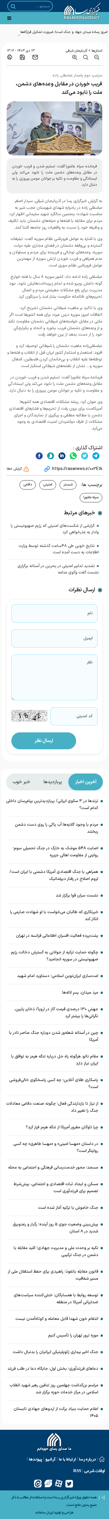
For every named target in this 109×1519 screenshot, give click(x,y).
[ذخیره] (22, 57)
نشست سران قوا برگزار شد (77, 895)
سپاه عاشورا (91, 497)
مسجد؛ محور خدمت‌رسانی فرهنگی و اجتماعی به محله (53, 1167)
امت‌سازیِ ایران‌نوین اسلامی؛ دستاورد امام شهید (57, 976)
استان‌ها (97, 50)
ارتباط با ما (67, 1459)
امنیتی (47, 484)
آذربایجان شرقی (76, 50)
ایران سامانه (44, 1512)
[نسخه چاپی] (9, 57)
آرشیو (50, 1459)
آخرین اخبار (86, 781)
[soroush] (50, 455)
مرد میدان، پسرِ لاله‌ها (80, 993)
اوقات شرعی (94, 1470)
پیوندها (35, 1459)
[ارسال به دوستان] (35, 57)
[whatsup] (72, 455)
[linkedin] (61, 455)
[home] (54, 1443)
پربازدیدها (52, 781)
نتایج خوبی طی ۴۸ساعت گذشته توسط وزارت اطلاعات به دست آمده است (59, 549)
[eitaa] (38, 1483)
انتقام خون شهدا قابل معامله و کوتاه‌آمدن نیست (56, 1319)
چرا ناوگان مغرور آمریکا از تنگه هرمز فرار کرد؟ (62, 1127)
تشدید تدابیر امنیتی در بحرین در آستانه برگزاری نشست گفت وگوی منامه (58, 569)
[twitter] (84, 455)
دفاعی (27, 484)
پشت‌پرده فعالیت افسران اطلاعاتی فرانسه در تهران (57, 936)
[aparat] (59, 1483)
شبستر (68, 484)
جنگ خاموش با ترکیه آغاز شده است (68, 1208)
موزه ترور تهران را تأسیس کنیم (73, 1335)
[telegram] (95, 455)
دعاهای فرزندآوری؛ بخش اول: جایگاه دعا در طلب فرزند (53, 1369)
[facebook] (39, 455)
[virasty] (48, 1483)
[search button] (13, 6)
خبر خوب (21, 781)
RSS (77, 1470)
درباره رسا (87, 1459)
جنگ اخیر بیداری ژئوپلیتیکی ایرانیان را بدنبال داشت (55, 1352)
